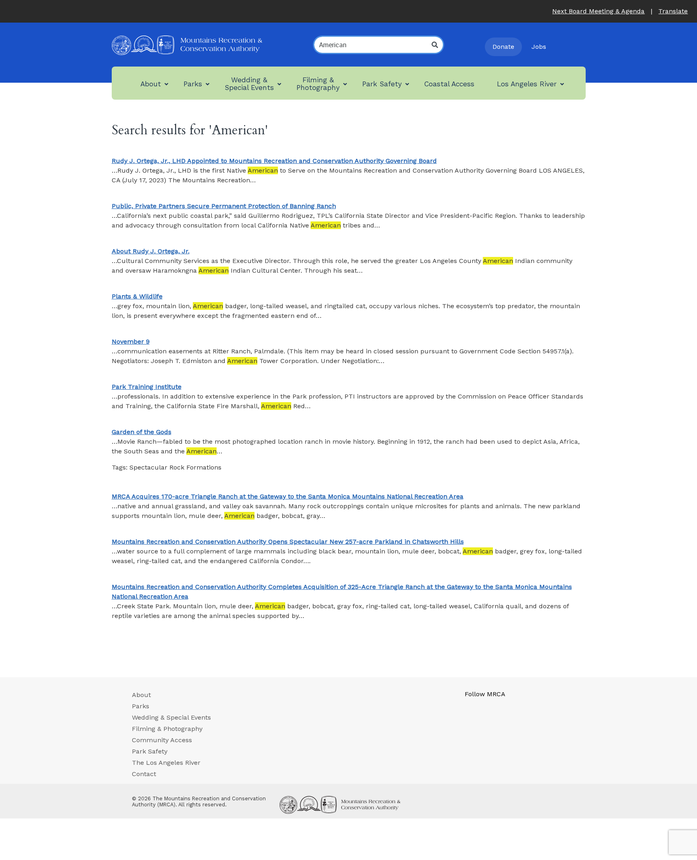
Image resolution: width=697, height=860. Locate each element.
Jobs (539, 46)
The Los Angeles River (166, 762)
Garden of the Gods (141, 432)
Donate (503, 46)
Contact (144, 774)
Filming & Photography (167, 729)
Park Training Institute (147, 386)
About (141, 695)
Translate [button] (673, 11)
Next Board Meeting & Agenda (598, 11)
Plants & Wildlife (137, 296)
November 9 (131, 341)
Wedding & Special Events (171, 717)
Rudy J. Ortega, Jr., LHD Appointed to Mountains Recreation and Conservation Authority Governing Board (274, 161)
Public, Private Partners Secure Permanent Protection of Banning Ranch (224, 206)
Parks (140, 706)
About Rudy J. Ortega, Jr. (151, 251)
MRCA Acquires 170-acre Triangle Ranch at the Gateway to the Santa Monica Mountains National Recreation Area (287, 496)
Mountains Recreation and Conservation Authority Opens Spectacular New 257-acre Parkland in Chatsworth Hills (288, 541)
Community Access (162, 740)
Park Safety (149, 751)
